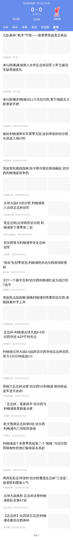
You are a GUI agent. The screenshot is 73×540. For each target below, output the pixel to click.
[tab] (5, 27)
